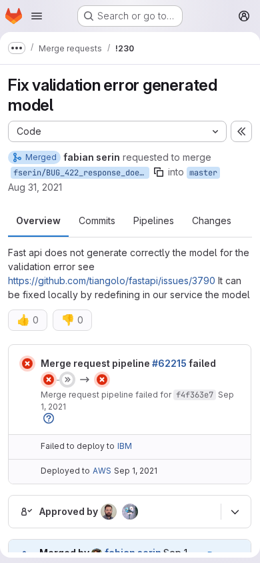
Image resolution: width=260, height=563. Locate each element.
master (203, 172)
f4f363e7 (194, 395)
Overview (38, 220)
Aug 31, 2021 (35, 187)
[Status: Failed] (27, 364)
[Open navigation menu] (36, 16)
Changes (211, 220)
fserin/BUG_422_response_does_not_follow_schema (81, 172)
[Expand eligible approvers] (235, 512)
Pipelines (153, 220)
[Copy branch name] (159, 172)
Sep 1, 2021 (135, 471)
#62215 (169, 363)
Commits (97, 220)
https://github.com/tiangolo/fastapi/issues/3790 (111, 280)
